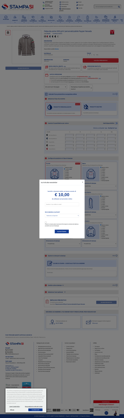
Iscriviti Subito (61, 231)
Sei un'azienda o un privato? (52, 212)
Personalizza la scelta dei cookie (33, 406)
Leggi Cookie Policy (14, 406)
